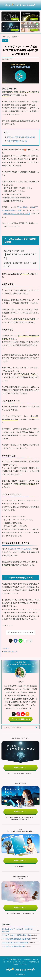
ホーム (5, 959)
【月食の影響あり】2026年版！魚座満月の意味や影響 (17, 930)
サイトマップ (23, 964)
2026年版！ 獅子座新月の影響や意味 (14, 942)
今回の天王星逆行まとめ (17, 141)
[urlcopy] (30, 641)
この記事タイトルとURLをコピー (21, 632)
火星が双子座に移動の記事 (20, 549)
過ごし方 (14, 651)
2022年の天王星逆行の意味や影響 (21, 137)
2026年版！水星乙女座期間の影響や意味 (16, 935)
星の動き (6, 648)
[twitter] (11, 641)
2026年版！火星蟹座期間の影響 (13, 946)
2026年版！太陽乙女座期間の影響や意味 (16, 939)
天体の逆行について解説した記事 (16, 213)
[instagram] (18, 714)
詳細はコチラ (19, 768)
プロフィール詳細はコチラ (20, 719)
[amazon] (27, 714)
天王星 (6, 651)
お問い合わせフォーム (15, 959)
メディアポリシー (8, 962)
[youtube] (23, 714)
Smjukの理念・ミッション (31, 959)
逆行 (9, 651)
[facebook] (16, 641)
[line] (20, 641)
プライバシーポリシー (21, 962)
